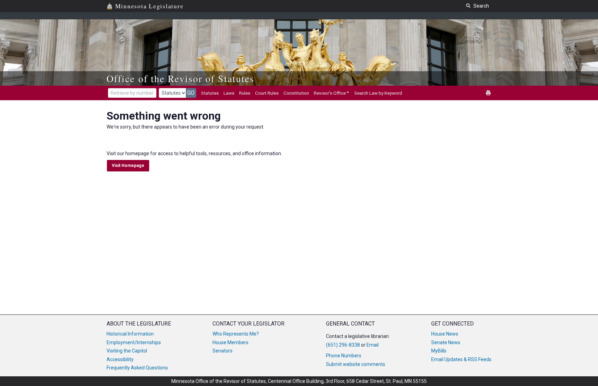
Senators (222, 351)
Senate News (445, 342)
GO (190, 93)
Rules (244, 93)
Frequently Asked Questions (137, 367)
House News (444, 334)
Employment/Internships (134, 342)
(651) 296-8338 (343, 345)
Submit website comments (355, 364)
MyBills (438, 351)
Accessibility (120, 359)
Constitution (296, 93)
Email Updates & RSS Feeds (461, 359)
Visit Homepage (128, 165)
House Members (230, 342)
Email (372, 345)
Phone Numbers (343, 355)
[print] (489, 93)
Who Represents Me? (235, 334)
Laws (229, 93)
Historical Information (130, 334)
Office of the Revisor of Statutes (180, 78)
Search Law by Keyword (378, 93)
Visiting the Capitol (127, 351)
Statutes (210, 93)
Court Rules (267, 93)
